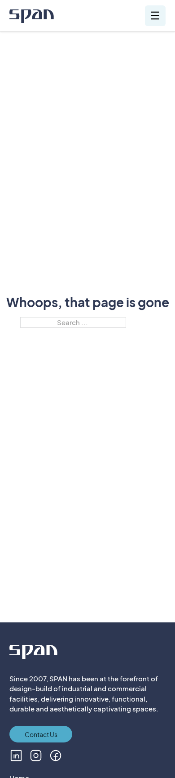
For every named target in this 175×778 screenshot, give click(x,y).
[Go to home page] (31, 17)
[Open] (155, 15)
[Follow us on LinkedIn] (16, 755)
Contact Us (41, 734)
